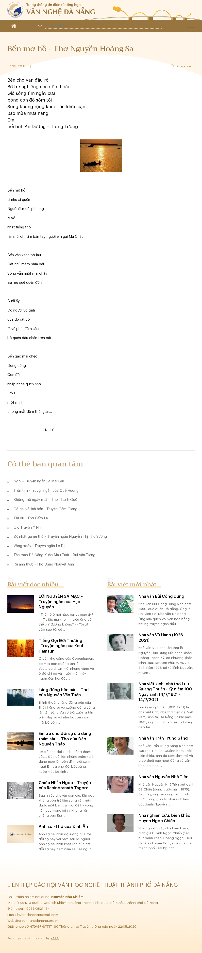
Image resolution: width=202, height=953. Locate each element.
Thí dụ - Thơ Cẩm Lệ (31, 518)
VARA (55, 938)
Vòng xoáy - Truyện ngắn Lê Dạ (40, 546)
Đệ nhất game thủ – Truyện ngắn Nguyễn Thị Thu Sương (60, 536)
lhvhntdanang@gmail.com (38, 914)
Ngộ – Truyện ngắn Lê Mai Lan (39, 481)
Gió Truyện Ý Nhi (27, 527)
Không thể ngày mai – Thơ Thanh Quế (45, 500)
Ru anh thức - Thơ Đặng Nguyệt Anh (44, 564)
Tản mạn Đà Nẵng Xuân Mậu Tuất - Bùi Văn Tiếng (54, 555)
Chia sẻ (184, 66)
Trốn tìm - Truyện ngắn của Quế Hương (46, 490)
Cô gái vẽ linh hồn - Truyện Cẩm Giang (45, 509)
